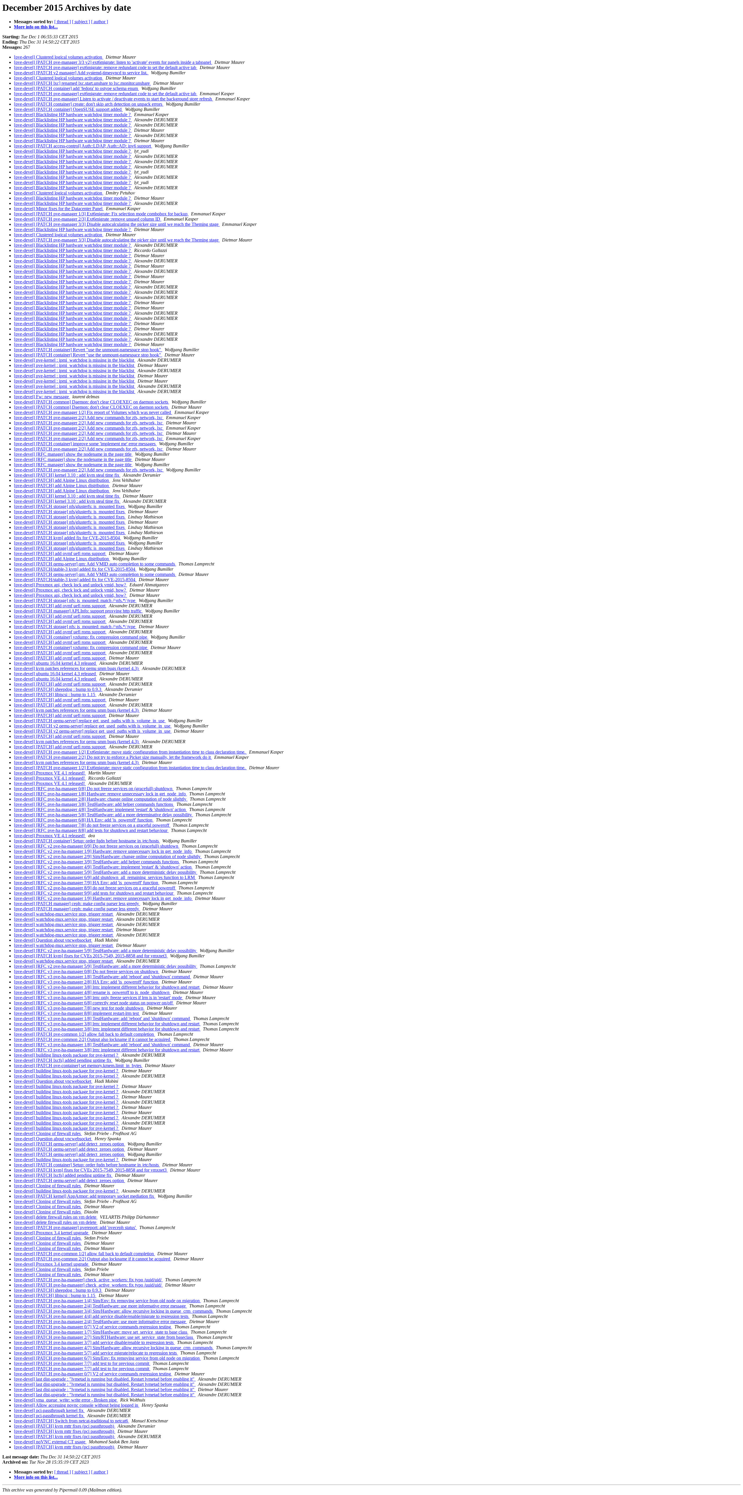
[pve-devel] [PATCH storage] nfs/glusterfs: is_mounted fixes (70, 506)
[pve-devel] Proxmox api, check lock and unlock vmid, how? (70, 584)
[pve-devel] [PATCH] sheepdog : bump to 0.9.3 (58, 689)
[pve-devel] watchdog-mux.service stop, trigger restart (64, 914)
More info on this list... (36, 26)
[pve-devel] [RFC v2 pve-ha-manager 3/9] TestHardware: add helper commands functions (97, 861)
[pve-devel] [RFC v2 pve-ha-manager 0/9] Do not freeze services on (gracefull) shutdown (96, 846)
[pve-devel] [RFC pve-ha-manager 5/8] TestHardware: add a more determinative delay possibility (103, 814)
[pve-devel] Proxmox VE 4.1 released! (50, 772)
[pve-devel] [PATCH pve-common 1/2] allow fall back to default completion (84, 1034)
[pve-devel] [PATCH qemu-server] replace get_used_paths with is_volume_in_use (90, 720)
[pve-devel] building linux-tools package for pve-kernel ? (66, 1055)
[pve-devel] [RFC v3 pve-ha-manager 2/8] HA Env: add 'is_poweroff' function (86, 981)
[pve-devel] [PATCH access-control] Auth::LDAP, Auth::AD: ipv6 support (83, 145)
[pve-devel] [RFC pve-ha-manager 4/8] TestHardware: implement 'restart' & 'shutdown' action (100, 809)
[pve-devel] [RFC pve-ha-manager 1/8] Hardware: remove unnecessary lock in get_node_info (100, 793)
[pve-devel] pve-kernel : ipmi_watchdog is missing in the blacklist (74, 360)
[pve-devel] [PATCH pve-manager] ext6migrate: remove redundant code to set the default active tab (105, 67)
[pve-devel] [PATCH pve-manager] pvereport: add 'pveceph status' (75, 1227)
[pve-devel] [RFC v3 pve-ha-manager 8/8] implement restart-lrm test (77, 1013)
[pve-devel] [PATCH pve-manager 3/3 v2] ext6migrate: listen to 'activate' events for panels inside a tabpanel (113, 62)
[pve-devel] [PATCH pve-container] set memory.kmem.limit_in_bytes (78, 1065)
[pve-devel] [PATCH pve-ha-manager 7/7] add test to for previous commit (82, 1363)
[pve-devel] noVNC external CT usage (50, 1441)
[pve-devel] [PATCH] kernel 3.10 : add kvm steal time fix (67, 475)
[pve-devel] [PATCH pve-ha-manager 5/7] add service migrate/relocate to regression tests (96, 1352)
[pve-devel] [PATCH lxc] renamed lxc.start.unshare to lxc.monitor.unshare (82, 83)
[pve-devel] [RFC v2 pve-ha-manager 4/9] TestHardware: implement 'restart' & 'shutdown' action (103, 866)
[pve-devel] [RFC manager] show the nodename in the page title (73, 454)
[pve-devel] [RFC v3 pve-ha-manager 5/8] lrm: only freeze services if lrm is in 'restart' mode (98, 997)
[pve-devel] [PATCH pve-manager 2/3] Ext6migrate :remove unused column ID (87, 219)
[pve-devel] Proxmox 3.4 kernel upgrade (51, 1232)
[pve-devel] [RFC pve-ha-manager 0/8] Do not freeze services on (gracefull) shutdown (94, 788)
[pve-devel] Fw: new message (42, 396)
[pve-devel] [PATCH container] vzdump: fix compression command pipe (81, 637)
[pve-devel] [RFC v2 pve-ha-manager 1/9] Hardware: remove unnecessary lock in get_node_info (103, 851)
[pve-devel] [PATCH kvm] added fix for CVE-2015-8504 (67, 537)
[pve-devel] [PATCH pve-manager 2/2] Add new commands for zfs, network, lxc (89, 417)
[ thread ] (62, 21)
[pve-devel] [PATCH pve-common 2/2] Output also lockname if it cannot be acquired (92, 1039)
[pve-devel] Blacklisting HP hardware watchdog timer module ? (73, 114)
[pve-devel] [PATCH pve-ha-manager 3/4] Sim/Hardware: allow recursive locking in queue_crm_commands (114, 1311)
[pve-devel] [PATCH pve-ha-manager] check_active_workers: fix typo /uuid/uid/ (88, 1279)
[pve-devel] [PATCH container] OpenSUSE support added (68, 109)
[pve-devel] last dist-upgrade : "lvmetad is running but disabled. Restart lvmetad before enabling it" (105, 1379)
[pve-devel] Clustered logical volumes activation (58, 57)
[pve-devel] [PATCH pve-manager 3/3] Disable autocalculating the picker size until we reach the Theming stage (117, 224)
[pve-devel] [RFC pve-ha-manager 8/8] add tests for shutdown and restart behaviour (91, 830)
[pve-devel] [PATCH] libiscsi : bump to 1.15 (55, 694)
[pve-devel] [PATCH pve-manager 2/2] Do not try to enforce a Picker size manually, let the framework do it (113, 757)
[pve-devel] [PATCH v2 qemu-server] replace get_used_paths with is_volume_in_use (93, 725)
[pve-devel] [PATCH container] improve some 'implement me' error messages (85, 443)
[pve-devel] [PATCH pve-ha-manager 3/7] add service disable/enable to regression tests (94, 1342)
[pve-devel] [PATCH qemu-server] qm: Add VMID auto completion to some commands (95, 563)
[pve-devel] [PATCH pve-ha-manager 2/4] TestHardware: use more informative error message (100, 1305)
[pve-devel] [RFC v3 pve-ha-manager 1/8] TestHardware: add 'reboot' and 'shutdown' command (102, 976)
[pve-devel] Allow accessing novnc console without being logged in (76, 1405)
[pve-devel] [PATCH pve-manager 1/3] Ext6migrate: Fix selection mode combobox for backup (101, 213)
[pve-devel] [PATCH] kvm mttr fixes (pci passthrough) (64, 1426)
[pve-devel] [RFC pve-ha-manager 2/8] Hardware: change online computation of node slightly (100, 799)
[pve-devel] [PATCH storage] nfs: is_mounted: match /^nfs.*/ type (75, 600)
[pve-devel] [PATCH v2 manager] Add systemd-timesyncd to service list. (81, 72)
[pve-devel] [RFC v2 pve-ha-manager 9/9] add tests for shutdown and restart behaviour (94, 893)
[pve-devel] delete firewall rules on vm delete (56, 1217)
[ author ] (99, 21)
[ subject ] (81, 21)
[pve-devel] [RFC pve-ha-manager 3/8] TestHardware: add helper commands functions (94, 804)
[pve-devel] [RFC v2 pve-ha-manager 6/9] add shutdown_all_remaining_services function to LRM (105, 877)
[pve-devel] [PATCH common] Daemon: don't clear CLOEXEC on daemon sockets (91, 401)
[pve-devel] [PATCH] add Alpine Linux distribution (62, 480)
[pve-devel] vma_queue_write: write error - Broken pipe (66, 1399)
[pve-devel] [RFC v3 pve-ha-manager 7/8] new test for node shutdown (79, 1008)
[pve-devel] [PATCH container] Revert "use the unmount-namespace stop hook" (88, 349)
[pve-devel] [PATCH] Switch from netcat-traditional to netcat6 (71, 1420)
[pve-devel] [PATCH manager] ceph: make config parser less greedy (77, 903)
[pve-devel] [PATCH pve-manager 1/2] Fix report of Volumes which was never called (93, 412)
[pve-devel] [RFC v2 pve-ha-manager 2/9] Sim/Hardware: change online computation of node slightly (108, 856)
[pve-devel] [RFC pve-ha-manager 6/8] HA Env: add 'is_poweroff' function (84, 819)
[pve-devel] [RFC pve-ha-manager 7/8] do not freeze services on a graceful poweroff (92, 825)
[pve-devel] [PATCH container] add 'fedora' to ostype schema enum (76, 88)
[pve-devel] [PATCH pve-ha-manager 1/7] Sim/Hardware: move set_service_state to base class (101, 1332)
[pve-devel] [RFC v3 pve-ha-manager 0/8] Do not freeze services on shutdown (86, 971)
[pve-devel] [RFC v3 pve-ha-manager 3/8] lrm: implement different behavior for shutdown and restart (107, 987)
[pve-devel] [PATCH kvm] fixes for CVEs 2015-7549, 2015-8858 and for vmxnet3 (91, 955)
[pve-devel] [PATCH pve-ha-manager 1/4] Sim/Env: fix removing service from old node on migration (107, 1300)
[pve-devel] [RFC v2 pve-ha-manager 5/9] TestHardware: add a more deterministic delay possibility (105, 872)
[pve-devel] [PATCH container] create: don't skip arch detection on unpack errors (88, 104)
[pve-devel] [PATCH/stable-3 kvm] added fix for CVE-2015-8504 (75, 569)
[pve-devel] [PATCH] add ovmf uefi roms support (60, 553)
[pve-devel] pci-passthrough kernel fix (49, 1410)
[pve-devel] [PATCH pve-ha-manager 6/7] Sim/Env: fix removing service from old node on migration (107, 1358)
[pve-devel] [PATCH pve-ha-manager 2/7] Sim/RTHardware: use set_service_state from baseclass (104, 1337)
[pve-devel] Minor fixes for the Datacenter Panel (59, 208)
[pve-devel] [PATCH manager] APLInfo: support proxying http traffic (78, 610)
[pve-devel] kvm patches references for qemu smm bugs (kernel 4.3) (77, 668)
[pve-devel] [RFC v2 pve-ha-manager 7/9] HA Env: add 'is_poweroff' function (86, 882)
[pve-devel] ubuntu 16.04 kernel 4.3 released (55, 663)
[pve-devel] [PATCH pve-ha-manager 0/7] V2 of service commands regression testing (93, 1326)
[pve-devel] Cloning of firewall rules (48, 1133)
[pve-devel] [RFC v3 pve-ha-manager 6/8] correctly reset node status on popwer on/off (94, 1002)
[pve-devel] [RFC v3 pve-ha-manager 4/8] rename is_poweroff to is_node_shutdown (92, 992)
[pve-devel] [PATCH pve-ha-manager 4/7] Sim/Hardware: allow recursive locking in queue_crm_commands (114, 1347)
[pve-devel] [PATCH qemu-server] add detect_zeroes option (69, 1143)
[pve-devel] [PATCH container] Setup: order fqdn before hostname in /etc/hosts (87, 840)
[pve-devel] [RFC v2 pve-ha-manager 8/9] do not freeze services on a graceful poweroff (95, 887)
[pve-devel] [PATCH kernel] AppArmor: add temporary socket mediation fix (84, 1196)
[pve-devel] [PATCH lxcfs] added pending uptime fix (63, 1060)
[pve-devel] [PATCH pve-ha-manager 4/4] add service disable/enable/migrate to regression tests (102, 1316)
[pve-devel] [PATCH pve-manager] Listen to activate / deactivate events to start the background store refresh (113, 98)
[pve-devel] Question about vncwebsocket (53, 940)
